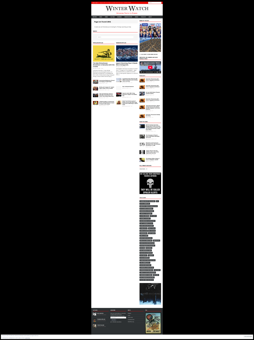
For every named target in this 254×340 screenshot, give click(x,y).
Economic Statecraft (145, 218)
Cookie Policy (27, 338)
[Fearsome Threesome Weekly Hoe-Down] (142, 117)
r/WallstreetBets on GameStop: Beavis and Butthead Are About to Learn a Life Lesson (106, 103)
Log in (129, 315)
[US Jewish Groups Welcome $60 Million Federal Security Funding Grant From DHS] (118, 81)
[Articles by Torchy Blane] (94, 326)
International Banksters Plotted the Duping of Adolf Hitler (106, 81)
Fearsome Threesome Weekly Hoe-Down (153, 115)
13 (155, 131)
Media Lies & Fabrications (146, 240)
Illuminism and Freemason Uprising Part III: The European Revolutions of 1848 (153, 144)
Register (129, 313)
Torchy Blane (100, 325)
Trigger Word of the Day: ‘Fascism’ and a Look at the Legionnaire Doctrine (152, 152)
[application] (150, 67)
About (150, 17)
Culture (112, 17)
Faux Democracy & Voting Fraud (147, 220)
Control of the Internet (146, 213)
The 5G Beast (157, 270)
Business (119, 17)
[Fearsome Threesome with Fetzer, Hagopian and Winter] (142, 81)
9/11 (157, 201)
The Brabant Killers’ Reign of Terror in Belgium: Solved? (152, 159)
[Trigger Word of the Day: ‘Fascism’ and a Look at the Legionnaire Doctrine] (142, 153)
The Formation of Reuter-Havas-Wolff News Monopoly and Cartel (152, 136)
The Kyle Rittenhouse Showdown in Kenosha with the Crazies (103, 64)
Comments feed (131, 319)
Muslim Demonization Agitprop (147, 245)
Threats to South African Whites (147, 272)
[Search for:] (154, 2)
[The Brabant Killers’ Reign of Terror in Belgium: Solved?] (142, 161)
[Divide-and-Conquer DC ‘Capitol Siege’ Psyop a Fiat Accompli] (95, 89)
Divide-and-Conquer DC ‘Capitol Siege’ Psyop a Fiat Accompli (106, 87)
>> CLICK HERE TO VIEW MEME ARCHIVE (149, 54)
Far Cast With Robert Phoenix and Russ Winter (153, 93)
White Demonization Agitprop (147, 277)
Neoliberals (149, 248)
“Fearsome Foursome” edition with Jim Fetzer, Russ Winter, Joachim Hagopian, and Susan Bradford (153, 107)
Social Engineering (144, 257)
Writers (95, 17)
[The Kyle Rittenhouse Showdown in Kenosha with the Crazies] (104, 60)
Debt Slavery (153, 216)
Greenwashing (143, 233)
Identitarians (152, 233)
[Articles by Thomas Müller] (94, 321)
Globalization (143, 228)
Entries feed (130, 317)
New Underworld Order (145, 250)
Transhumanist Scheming (146, 275)
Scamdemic (150, 255)
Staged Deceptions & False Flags (147, 260)
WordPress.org (131, 321)
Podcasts (143, 17)
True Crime (156, 275)
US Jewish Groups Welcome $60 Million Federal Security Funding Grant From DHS (130, 80)
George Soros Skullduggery (146, 225)
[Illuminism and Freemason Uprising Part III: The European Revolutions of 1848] (142, 145)
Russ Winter (100, 313)
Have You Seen (144, 121)
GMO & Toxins (152, 228)
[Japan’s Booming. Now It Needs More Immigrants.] (127, 60)
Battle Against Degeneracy (146, 208)
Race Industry (143, 255)
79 (107, 97)
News (100, 17)
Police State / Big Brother (146, 252)
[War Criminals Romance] (118, 89)
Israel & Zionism (144, 235)
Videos (136, 17)
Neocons (142, 248)
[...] (111, 76)
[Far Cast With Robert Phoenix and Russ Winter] (142, 95)
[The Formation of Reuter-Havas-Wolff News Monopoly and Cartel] (142, 137)
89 (106, 83)
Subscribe (114, 319)
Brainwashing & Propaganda (146, 211)
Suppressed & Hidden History (146, 267)
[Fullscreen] (159, 72)
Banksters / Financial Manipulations (148, 206)
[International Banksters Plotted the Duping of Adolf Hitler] (95, 83)
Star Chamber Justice (145, 262)
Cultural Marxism (144, 216)
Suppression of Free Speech (146, 270)
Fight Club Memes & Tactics (146, 223)
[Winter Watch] (127, 10)
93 (102, 68)
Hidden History (128, 17)
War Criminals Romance (128, 86)
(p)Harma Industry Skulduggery (147, 201)
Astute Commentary (144, 203)
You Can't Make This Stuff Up (146, 279)
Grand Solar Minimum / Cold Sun (147, 230)
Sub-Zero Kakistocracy (145, 265)
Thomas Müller (101, 319)
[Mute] (157, 72)
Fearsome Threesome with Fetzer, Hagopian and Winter (152, 79)
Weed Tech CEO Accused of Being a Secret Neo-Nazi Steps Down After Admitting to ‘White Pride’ (130, 102)
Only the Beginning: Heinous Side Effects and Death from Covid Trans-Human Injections (106, 95)
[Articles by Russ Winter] (94, 315)
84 (108, 89)
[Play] (141, 72)
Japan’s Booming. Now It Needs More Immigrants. (126, 64)
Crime (106, 17)
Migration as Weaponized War (147, 243)
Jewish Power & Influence (146, 238)
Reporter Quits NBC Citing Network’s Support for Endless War (129, 94)
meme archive (156, 240)
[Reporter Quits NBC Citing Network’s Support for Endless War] (118, 95)
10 (154, 154)
